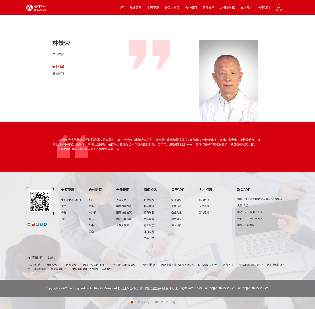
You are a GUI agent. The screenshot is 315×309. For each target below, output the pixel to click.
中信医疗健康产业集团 (85, 268)
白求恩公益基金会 (208, 264)
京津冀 (92, 212)
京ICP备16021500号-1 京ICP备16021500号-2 (236, 288)
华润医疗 (107, 268)
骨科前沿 (149, 206)
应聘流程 (204, 212)
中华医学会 (51, 264)
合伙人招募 (122, 225)
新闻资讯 (208, 7)
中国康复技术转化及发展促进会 (177, 264)
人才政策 (204, 206)
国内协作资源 (124, 206)
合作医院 (95, 190)
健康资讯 (149, 231)
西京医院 (228, 264)
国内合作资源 (124, 219)
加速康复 (135, 7)
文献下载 (149, 238)
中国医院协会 (147, 264)
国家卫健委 (34, 264)
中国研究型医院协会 (124, 264)
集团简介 (176, 199)
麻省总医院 (40, 268)
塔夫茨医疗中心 (60, 268)
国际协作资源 (124, 212)
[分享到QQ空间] (41, 224)
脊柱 (63, 212)
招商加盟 (149, 212)
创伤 (63, 219)
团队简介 (176, 219)
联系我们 (243, 190)
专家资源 (153, 7)
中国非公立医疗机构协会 (95, 264)
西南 (91, 231)
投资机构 (121, 199)
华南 (91, 206)
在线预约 (246, 7)
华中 (91, 225)
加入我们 (176, 225)
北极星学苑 (227, 7)
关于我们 (264, 7)
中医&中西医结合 (71, 199)
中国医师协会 (69, 264)
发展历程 (176, 206)
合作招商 (191, 7)
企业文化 (176, 212)
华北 (91, 199)
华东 (91, 219)
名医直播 (149, 219)
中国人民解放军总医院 (250, 264)
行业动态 (149, 225)
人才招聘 (205, 190)
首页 (121, 7)
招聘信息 (204, 199)
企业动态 (149, 199)
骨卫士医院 (172, 7)
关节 (63, 206)
